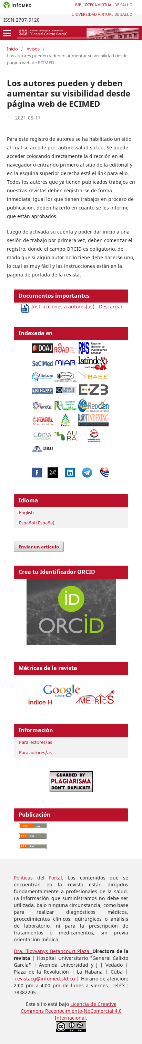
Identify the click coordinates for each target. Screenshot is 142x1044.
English (26, 512)
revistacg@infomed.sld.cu (45, 978)
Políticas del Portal (38, 877)
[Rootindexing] (93, 418)
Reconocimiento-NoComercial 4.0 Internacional (83, 1014)
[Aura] (65, 434)
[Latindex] (93, 361)
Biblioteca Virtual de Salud (103, 4)
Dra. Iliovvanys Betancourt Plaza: (53, 951)
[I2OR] (94, 433)
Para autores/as (35, 752)
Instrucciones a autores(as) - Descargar (76, 306)
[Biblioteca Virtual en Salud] (65, 388)
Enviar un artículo (39, 547)
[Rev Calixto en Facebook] (37, 476)
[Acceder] (71, 706)
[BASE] (94, 375)
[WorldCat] (42, 403)
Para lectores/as (35, 742)
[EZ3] (93, 388)
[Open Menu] (7, 33)
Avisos (33, 49)
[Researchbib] (65, 403)
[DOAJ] (42, 346)
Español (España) (36, 523)
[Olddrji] (42, 447)
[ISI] (42, 419)
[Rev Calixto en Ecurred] (104, 476)
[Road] (65, 346)
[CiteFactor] (42, 375)
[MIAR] (65, 361)
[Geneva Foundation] (42, 434)
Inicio (12, 49)
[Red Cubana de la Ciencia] (93, 403)
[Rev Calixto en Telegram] (87, 476)
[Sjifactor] (65, 375)
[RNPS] (93, 346)
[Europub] (65, 418)
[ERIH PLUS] (42, 389)
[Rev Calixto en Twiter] (53, 476)
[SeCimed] (42, 361)
